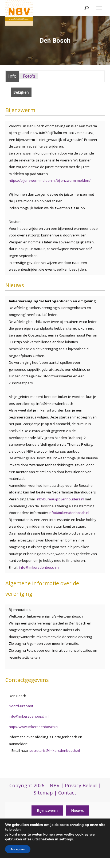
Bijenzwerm (47, 810)
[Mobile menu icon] (99, 8)
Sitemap (43, 792)
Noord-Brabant (21, 705)
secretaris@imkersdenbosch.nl (54, 750)
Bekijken (21, 92)
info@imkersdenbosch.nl (69, 512)
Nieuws (77, 810)
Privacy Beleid (81, 785)
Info (12, 76)
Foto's (29, 76)
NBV (55, 785)
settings (66, 839)
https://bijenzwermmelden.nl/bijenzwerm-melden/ (50, 180)
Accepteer (17, 849)
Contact (67, 792)
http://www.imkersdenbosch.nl (33, 726)
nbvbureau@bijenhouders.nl (60, 499)
